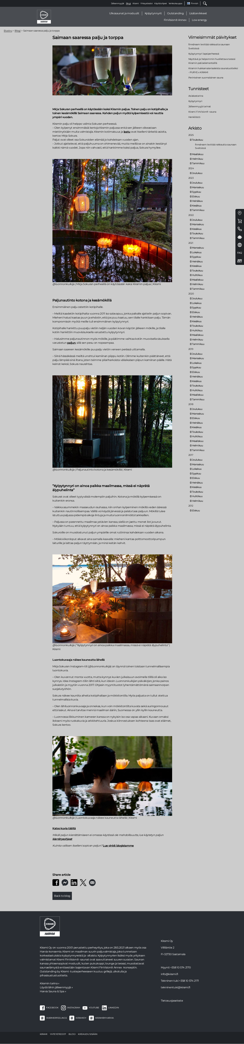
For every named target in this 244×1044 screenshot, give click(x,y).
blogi (72, 1034)
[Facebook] (55, 882)
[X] (83, 882)
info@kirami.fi (169, 974)
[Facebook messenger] (65, 882)
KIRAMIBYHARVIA (104, 1017)
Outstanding (175, 13)
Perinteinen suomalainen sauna (205, 77)
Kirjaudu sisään (87, 1034)
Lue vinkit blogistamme (118, 845)
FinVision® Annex (175, 20)
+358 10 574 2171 (189, 980)
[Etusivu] (44, 16)
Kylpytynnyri (195, 101)
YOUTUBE (94, 1007)
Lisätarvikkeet (198, 13)
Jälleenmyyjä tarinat (199, 106)
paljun (71, 342)
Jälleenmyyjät (117, 3)
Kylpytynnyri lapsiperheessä (203, 53)
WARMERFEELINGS (56, 1017)
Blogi (128, 3)
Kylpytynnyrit (153, 13)
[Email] (92, 882)
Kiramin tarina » (49, 983)
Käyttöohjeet (160, 3)
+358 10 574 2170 (180, 967)
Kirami (136, 3)
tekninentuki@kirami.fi (175, 987)
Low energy (199, 20)
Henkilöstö (194, 117)
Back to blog (62, 895)
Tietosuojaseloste (172, 1000)
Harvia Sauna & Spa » (53, 991)
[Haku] (203, 3)
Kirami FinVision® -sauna (202, 111)
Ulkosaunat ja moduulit (124, 13)
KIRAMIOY (81, 1017)
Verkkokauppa (175, 3)
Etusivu (8, 30)
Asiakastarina (195, 95)
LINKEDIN (113, 1007)
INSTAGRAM (73, 1007)
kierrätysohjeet (62, 839)
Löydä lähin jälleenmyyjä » (56, 987)
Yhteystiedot (146, 3)
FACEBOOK (52, 1007)
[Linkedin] (74, 882)
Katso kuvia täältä (64, 828)
